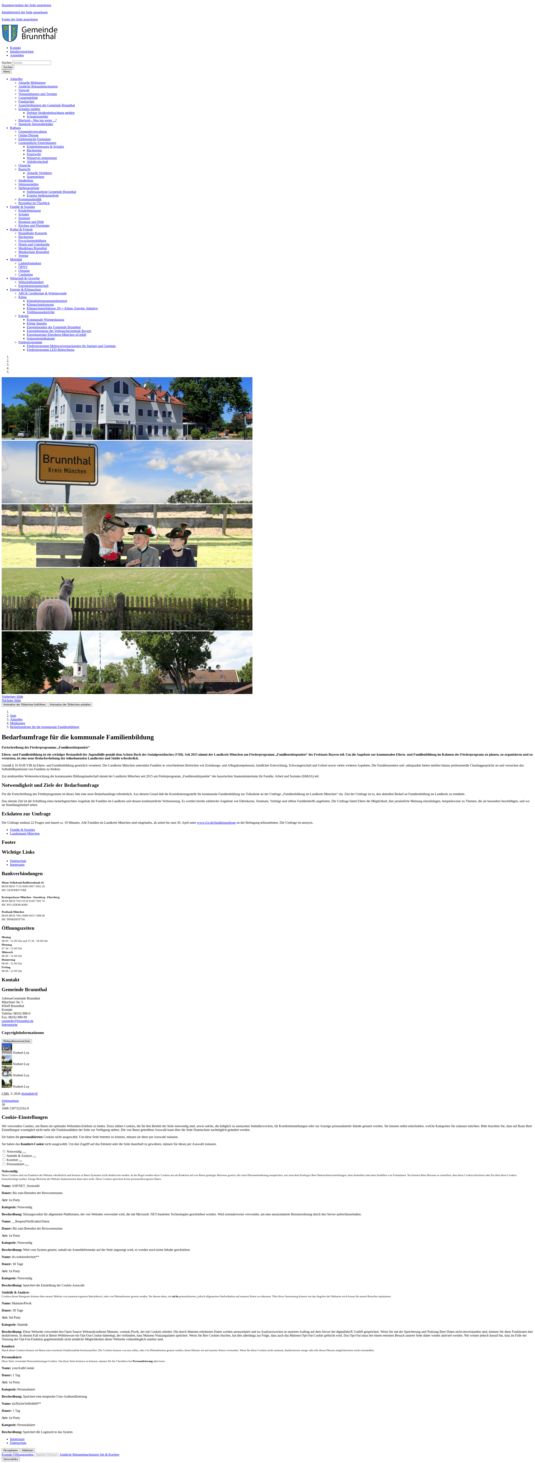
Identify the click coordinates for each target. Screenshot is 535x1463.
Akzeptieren (10, 1450)
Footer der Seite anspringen (20, 19)
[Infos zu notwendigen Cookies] (24, 1152)
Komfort (12, 1160)
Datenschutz (18, 861)
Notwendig (14, 1151)
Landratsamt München (25, 833)
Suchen (6, 62)
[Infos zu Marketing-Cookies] (34, 1156)
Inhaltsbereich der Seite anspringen (25, 12)
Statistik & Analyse (19, 1155)
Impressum (17, 864)
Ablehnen (27, 1450)
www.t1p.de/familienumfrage (216, 822)
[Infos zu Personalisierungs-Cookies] (26, 1165)
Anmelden (17, 55)
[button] (16, 79)
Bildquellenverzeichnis (16, 1041)
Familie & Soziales (22, 829)
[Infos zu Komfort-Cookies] (20, 1161)
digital (29, 1093)
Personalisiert (15, 1164)
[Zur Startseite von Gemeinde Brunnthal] (32, 40)
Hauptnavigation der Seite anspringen (26, 5)
